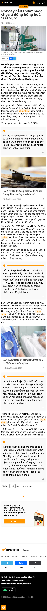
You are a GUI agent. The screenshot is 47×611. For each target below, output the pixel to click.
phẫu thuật (24, 110)
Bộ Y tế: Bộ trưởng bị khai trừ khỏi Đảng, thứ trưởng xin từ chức (22, 192)
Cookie (21, 580)
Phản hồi (31, 577)
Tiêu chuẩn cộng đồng (9, 580)
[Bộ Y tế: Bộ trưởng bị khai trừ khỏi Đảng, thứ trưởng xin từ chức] (23, 172)
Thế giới (14, 557)
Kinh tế (34, 557)
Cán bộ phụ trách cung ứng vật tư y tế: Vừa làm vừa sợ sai (23, 361)
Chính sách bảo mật (8, 583)
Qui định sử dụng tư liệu (18, 577)
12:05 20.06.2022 (7, 23)
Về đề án (4, 577)
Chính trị (24, 557)
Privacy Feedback (24, 583)
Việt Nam (5, 486)
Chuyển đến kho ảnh (8, 54)
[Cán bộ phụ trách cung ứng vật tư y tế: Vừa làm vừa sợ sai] (23, 341)
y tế (12, 486)
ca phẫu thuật (27, 486)
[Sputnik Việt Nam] (7, 3)
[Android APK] (8, 590)
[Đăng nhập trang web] (38, 2)
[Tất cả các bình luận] (3, 607)
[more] (43, 152)
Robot (4, 237)
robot (18, 486)
